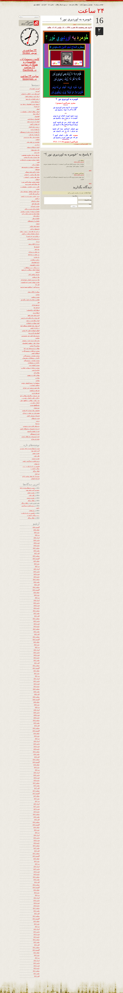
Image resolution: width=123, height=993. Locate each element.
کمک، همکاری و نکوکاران (32, 323)
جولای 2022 (36, 642)
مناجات (37, 380)
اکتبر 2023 (36, 616)
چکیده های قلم (35, 204)
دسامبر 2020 (36, 689)
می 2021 (37, 676)
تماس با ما (51, 4)
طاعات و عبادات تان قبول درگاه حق (30, 300)
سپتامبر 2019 (36, 728)
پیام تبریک (36, 152)
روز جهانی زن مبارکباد (33, 254)
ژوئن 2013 (36, 924)
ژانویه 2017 (36, 812)
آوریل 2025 (36, 569)
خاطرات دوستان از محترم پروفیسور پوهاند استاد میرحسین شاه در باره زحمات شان (29, 214)
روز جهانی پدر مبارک (34, 252)
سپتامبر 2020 (36, 697)
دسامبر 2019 (36, 720)
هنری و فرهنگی (35, 418)
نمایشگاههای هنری (34, 405)
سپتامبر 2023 (36, 618)
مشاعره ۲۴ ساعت (34, 346)
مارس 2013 (36, 932)
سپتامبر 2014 (36, 885)
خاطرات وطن (35, 218)
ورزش (37, 421)
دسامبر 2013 (36, 908)
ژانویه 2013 (36, 937)
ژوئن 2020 (36, 705)
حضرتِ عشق (35, 453)
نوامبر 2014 (36, 879)
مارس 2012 (36, 963)
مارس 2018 (36, 775)
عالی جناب (36, 456)
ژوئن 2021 (36, 673)
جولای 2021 (36, 671)
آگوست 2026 (36, 527)
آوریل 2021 (36, 678)
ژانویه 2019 (36, 749)
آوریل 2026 (36, 538)
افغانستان (36, 116)
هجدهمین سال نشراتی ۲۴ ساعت (30, 410)
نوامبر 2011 (36, 973)
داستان (37, 224)
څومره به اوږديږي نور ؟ (75, 19)
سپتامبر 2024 (36, 587)
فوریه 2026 (36, 543)
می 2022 (37, 647)
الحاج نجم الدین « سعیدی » (81, 144)
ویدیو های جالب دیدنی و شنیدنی (31, 426)
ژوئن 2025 (36, 564)
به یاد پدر (37, 145)
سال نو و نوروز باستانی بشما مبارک (30, 280)
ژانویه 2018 (36, 780)
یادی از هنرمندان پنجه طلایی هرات (30, 436)
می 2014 (37, 895)
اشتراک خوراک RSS (27, 23)
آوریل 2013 (36, 929)
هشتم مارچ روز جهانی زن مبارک (31, 413)
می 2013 (37, 926)
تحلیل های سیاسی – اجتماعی (31, 174)
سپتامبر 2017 (36, 791)
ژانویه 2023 (36, 626)
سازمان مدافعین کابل (33, 274)
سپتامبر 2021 (36, 665)
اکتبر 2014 (36, 882)
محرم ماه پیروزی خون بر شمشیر (30, 340)
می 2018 (37, 770)
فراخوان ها (36, 307)
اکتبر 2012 (36, 945)
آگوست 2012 (36, 950)
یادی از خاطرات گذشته (33, 431)
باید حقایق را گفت (34, 124)
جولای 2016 (36, 827)
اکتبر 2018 (36, 757)
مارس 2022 (36, 652)
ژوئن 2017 (36, 799)
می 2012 (37, 958)
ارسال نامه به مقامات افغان (32, 96)
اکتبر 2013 (36, 913)
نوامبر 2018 (36, 754)
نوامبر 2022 (36, 631)
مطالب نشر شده (73, 4)
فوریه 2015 (36, 872)
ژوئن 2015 (36, 861)
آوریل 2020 (36, 710)
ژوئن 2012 (36, 955)
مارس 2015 (36, 869)
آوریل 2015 (36, 866)
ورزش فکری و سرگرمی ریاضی (31, 461)
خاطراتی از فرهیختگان (33, 221)
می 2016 (37, 832)
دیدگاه (99, 30)
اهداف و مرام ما (98, 4)
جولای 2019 (36, 733)
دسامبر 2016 (36, 814)
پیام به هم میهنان (35, 150)
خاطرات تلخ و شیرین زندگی (31, 209)
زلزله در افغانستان (34, 265)
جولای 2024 (36, 592)
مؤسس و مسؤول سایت (86, 4)
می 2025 (37, 566)
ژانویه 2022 (36, 658)
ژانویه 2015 (36, 874)
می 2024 (37, 598)
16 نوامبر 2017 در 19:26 (79, 161)
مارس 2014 (36, 900)
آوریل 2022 (36, 650)
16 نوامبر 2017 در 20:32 (79, 174)
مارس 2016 (36, 838)
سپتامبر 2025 (36, 556)
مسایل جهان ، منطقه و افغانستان (30, 343)
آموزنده (37, 91)
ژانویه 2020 (36, 718)
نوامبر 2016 (36, 817)
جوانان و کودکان (35, 201)
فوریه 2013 (36, 934)
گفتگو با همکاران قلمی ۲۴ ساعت (30, 330)
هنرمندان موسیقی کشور (33, 416)
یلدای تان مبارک (35, 439)
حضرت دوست (35, 458)
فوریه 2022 (36, 655)
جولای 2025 (36, 561)
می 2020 (37, 707)
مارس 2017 (36, 806)
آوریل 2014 (36, 898)
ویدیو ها (37, 423)
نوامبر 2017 (36, 785)
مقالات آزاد (36, 373)
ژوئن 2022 (36, 645)
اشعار (74, 24)
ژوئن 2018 (36, 767)
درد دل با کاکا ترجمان (33, 244)
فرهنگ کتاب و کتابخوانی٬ (32, 310)
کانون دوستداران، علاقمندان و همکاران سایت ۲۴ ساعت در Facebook (29, 64)
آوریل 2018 (36, 772)
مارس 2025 (36, 571)
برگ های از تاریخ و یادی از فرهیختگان (29, 132)
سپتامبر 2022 (36, 637)
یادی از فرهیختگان (34, 434)
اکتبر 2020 (36, 694)
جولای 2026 (36, 530)
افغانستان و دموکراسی (33, 119)
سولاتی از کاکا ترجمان (33, 292)
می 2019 (37, 738)
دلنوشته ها (36, 247)
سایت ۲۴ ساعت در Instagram (30, 77)
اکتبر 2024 (36, 585)
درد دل (37, 241)
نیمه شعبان (36, 408)
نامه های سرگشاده (34, 390)
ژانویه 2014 (36, 906)
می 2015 (37, 864)
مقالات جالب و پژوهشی (33, 375)
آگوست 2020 (36, 699)
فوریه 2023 (36, 624)
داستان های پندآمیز (34, 226)
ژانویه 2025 (36, 577)
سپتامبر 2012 (36, 947)
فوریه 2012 (36, 966)
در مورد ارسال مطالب (61, 4)
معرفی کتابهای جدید (34, 365)
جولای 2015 (36, 859)
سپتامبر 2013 (36, 916)
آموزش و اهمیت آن (34, 88)
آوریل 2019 (36, 741)
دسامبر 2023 (36, 611)
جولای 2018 (36, 765)
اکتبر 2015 (36, 851)
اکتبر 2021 (36, 663)
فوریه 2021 (36, 684)
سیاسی (37, 294)
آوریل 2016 (36, 835)
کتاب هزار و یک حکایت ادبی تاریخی (30, 318)
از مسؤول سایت (35, 102)
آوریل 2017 (36, 804)
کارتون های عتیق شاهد (33, 315)
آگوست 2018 (36, 762)
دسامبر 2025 (36, 548)
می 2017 (37, 801)
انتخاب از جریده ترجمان (33, 121)
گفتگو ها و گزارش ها (34, 333)
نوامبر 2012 (36, 942)
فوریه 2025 (36, 574)
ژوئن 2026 (36, 532)
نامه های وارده (35, 393)
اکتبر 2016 (36, 819)
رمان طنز (36, 249)
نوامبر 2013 (36, 911)
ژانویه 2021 (36, 686)
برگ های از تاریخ (35, 129)
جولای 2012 (36, 952)
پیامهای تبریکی (35, 165)
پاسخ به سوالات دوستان (33, 147)
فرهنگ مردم (36, 313)
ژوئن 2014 (36, 892)
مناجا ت (37, 378)
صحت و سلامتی (35, 297)
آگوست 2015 (36, 856)
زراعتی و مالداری (34, 260)
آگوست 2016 (36, 825)
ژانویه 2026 (36, 545)
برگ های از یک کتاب (34, 135)
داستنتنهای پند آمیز (34, 229)
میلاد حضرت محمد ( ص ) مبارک (31, 388)
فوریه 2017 (36, 809)
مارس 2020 (36, 712)
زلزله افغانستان (35, 262)
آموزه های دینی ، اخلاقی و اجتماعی (30, 94)
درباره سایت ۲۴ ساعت (33, 239)
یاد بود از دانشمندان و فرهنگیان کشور (29, 429)
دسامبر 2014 (36, 877)
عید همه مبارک (35, 305)
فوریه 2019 (36, 746)
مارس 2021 (36, 681)
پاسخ (90, 170)
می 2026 (37, 535)
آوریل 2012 (36, 960)
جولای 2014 (36, 890)
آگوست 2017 (36, 793)
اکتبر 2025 (36, 553)
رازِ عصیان (36, 464)
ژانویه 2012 (36, 968)
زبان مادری (36, 257)
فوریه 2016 (36, 840)
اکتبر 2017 (36, 788)
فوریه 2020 (36, 715)
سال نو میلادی (35, 277)
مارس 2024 (36, 603)
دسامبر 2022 (36, 629)
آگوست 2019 (36, 731)
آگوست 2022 (36, 639)
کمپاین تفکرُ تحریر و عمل (32, 320)
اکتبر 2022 (36, 634)
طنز (38, 302)
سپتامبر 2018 (36, 759)
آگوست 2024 (36, 590)
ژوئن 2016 (36, 830)
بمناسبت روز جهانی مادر (33, 142)
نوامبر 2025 (36, 551)
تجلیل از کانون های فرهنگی (32, 172)
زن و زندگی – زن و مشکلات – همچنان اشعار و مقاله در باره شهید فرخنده (30, 270)
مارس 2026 (36, 540)
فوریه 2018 (36, 778)
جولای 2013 (36, 921)
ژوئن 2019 (36, 736)
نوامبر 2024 (36, 582)
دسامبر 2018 (36, 752)
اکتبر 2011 (36, 976)
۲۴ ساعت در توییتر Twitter (29, 51)
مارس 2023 (36, 621)
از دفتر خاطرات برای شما (32, 99)
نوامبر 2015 (36, 848)
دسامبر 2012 (36, 939)
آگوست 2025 (36, 558)
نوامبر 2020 (36, 692)
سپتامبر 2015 (36, 853)
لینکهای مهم (37, 4)
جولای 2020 (36, 702)
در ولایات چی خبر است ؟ (32, 236)
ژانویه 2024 (36, 608)
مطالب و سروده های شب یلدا (31, 348)
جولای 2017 (36, 796)
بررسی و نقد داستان (34, 127)
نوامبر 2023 (36, 613)
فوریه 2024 (36, 605)
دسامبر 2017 (36, 783)
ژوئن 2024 (36, 595)
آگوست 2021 (36, 668)
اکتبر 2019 (36, 725)
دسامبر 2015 (36, 845)
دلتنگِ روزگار (36, 471)
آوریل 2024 (36, 600)
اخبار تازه (44, 4)
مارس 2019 (36, 744)
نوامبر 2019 (36, 723)
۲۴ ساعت (91, 10)
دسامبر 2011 (36, 971)
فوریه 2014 (36, 903)
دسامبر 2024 (36, 579)
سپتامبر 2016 (36, 822)
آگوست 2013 (36, 919)
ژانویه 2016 (36, 843)
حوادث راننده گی (35, 206)
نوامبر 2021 (36, 660)
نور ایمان (37, 474)
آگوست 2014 (36, 887)
